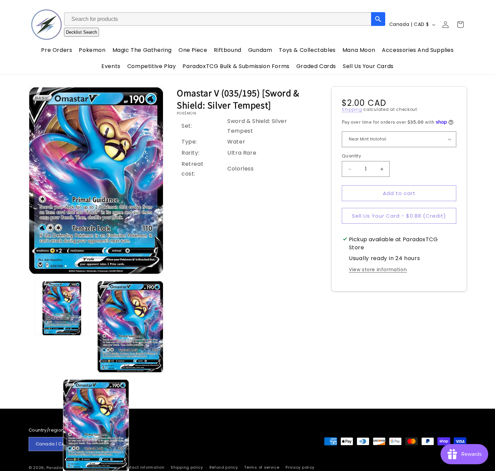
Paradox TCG (60, 467)
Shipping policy (187, 467)
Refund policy (223, 467)
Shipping (352, 109)
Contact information (143, 467)
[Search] (378, 19)
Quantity (351, 156)
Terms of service (261, 467)
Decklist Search (81, 32)
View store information (378, 269)
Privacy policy (300, 467)
